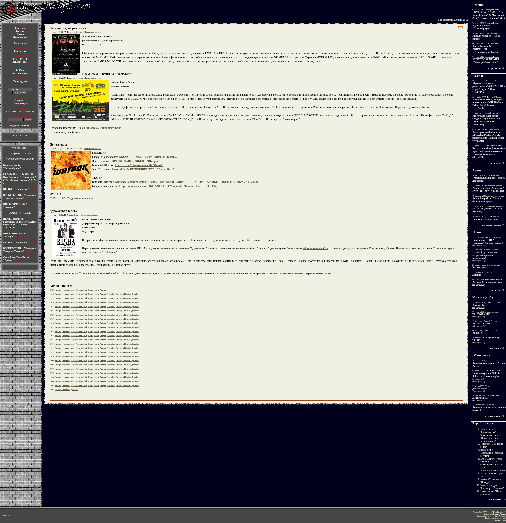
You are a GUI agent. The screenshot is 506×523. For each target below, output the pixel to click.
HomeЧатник (500, 516)
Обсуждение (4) (478, 317)
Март (73, 290)
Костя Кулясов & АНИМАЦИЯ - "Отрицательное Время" (485, 49)
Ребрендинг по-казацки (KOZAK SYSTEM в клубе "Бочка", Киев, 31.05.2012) (168, 186)
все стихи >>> (498, 290)
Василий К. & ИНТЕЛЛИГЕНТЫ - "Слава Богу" (143, 169)
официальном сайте (315, 248)
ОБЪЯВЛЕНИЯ (19, 62)
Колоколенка (479, 267)
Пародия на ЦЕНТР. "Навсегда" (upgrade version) (487, 241)
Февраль (66, 290)
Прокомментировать (92, 32)
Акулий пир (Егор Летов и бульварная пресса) (486, 200)
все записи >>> (498, 348)
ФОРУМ (20, 70)
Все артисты (20, 43)
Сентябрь (111, 294)
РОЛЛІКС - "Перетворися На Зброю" (139, 165)
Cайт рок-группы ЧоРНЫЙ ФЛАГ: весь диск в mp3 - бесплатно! (487, 376)
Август (103, 290)
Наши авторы (20, 103)
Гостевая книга (20, 73)
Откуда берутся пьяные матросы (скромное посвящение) (485, 255)
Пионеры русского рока (485, 219)
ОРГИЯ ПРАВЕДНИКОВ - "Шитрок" (136, 161)
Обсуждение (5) (478, 285)
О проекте (20, 100)
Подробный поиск (20, 125)
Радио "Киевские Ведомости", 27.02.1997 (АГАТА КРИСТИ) (488, 189)
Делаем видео (479, 388)
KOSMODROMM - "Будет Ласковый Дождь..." (148, 156)
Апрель (79, 290)
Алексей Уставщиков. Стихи (487, 282)
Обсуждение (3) (478, 245)
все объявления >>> (495, 416)
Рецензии (20, 28)
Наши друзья (20, 81)
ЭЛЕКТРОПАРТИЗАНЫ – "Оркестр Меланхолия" (486, 61)
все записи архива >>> (494, 225)
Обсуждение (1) (478, 261)
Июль (96, 290)
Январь (58, 290)
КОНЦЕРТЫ (20, 59)
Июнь (90, 290)
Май (85, 290)
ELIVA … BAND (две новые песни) (71, 198)
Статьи (20, 31)
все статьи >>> (498, 163)
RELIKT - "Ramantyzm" (16, 189)
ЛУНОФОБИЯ (480, 397)
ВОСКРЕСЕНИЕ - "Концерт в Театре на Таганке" (19, 196)
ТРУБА (476, 340)
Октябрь (120, 294)
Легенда (476, 274)
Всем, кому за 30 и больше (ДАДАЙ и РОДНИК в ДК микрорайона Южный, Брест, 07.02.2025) (488, 136)
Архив (20, 34)
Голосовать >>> (497, 499)
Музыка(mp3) (20, 37)
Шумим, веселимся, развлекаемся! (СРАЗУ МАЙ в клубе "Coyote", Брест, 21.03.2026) (19, 223)
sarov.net (502, 518)
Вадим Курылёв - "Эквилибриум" (12, 167)
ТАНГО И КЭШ (481, 314)
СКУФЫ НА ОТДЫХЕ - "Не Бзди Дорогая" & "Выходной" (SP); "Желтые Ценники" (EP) (19, 177)
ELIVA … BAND (481, 323)
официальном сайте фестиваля (101, 127)
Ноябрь (127, 294)
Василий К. (478, 305)
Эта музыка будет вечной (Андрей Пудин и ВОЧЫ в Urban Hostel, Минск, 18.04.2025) (486, 120)
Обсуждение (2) (478, 391)
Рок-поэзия (20, 51)
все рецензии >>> (497, 68)
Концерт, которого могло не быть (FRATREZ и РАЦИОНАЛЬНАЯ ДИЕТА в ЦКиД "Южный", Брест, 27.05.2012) (186, 181)
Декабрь (135, 294)
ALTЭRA (477, 333)
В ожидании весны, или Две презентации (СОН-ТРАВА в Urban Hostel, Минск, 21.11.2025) (487, 104)
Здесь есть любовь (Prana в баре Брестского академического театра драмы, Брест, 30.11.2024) (489, 152)
